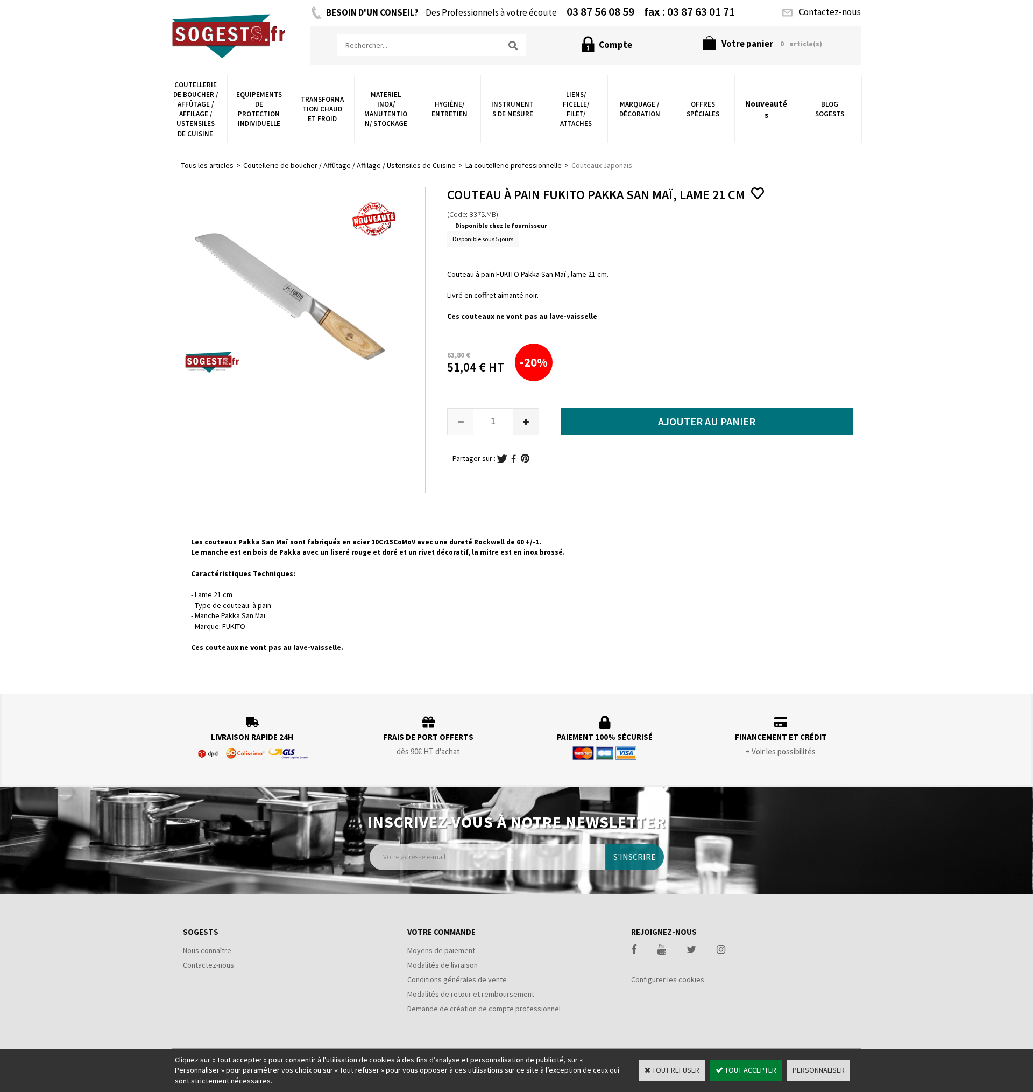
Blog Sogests (829, 109)
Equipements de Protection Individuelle (259, 109)
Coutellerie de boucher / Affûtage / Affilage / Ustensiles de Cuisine (195, 109)
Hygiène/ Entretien (449, 109)
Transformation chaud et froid (322, 109)
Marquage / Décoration (639, 109)
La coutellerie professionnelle (513, 165)
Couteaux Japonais (601, 165)
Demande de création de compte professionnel (484, 1008)
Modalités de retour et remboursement (470, 994)
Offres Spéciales (703, 109)
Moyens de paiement (441, 950)
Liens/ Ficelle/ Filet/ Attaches (576, 109)
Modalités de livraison (442, 965)
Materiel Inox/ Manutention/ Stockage (385, 109)
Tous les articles (207, 165)
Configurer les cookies (667, 979)
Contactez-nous (208, 965)
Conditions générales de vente (457, 979)
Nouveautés (766, 109)
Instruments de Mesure (512, 109)
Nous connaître (207, 950)
